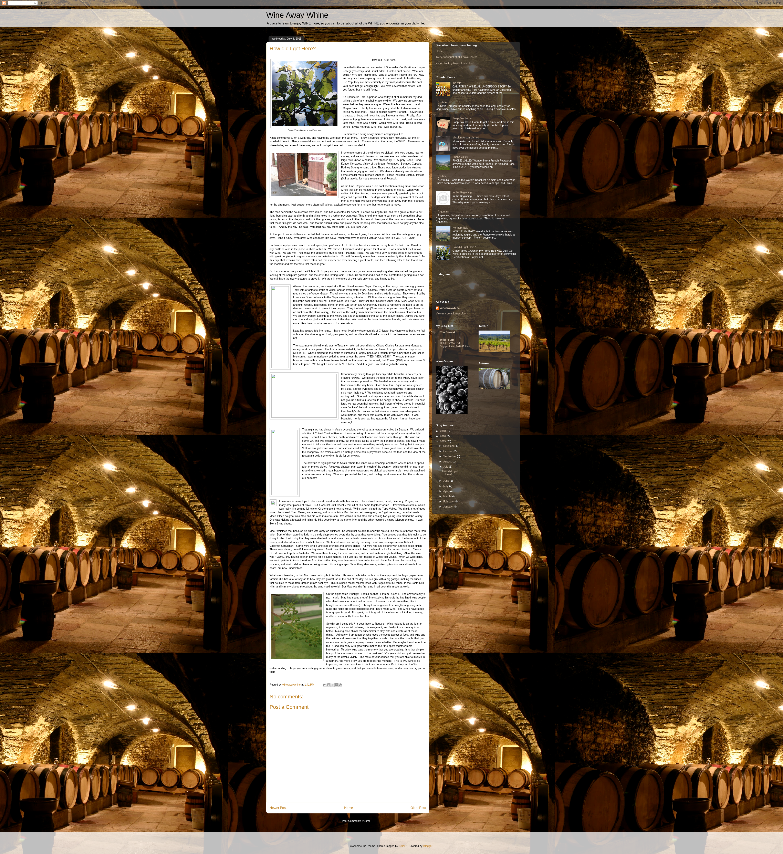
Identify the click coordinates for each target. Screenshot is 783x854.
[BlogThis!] (329, 685)
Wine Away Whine (297, 15)
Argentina (443, 211)
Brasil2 (403, 845)
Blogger (427, 845)
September (450, 456)
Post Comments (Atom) (356, 820)
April (446, 491)
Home (348, 808)
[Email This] (325, 685)
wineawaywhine (450, 308)
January (448, 506)
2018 (443, 431)
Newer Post (278, 808)
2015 (443, 441)
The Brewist (447, 332)
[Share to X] (333, 685)
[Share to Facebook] (336, 685)
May (446, 486)
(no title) (457, 82)
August (447, 461)
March (447, 496)
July (446, 466)
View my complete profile (451, 313)
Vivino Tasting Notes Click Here (454, 63)
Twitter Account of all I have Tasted (456, 57)
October (448, 451)
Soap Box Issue (461, 118)
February (449, 501)
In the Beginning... (463, 192)
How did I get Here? (464, 247)
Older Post (418, 808)
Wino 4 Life (447, 339)
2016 (443, 436)
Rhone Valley (460, 156)
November (449, 445)
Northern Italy (460, 227)
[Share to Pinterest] (340, 685)
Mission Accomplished (465, 137)
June (446, 480)
